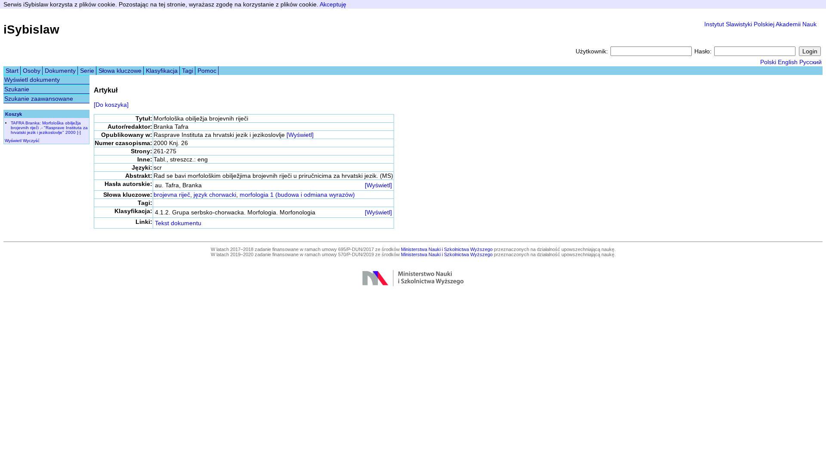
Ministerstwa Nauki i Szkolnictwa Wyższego (447, 249)
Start (12, 70)
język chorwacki (215, 194)
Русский (810, 62)
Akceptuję (333, 4)
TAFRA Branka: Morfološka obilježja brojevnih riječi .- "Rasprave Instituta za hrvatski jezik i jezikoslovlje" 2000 (49, 128)
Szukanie (16, 89)
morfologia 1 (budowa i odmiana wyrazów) (297, 194)
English (788, 62)
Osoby (31, 70)
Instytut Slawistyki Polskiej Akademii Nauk (760, 24)
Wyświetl (13, 140)
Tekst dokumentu (178, 223)
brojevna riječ (172, 194)
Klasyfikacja (162, 70)
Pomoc (206, 70)
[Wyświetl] (300, 134)
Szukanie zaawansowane (38, 98)
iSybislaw (31, 29)
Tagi (187, 70)
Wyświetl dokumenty (32, 79)
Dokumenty (60, 70)
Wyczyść (31, 140)
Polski (768, 62)
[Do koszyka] (111, 104)
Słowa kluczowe (120, 70)
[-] (79, 132)
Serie (87, 70)
